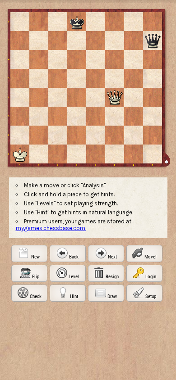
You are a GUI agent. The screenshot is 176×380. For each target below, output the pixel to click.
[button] (29, 253)
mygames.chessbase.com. (51, 228)
